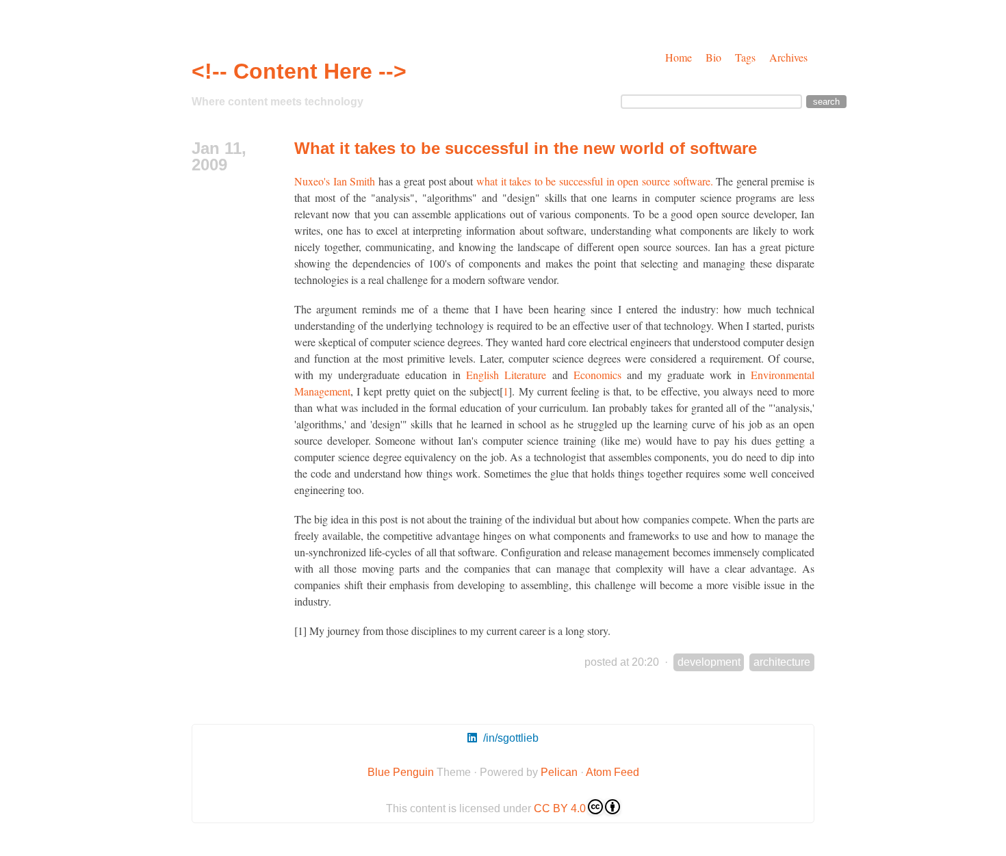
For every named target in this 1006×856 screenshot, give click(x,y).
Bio (713, 57)
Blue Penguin (400, 772)
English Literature (506, 374)
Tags (745, 57)
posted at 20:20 (621, 662)
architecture (781, 662)
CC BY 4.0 (560, 808)
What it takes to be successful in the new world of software (525, 148)
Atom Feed (612, 772)
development (709, 662)
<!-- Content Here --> (299, 71)
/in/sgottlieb (509, 738)
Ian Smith (354, 181)
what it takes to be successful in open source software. (594, 181)
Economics (597, 374)
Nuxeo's (312, 181)
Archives (788, 57)
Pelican (559, 772)
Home (678, 57)
